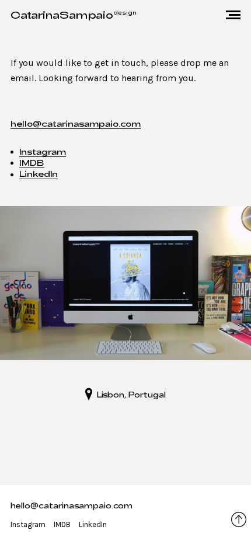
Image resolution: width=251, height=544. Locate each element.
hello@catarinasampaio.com (76, 123)
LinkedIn (38, 174)
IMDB (31, 163)
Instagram (42, 151)
